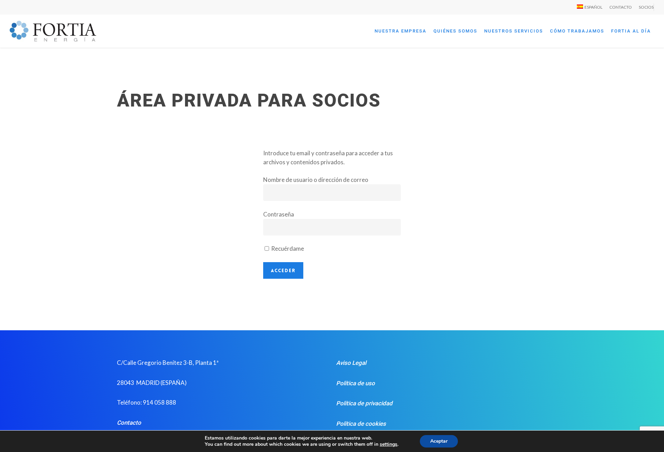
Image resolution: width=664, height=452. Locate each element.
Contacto (129, 422)
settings (388, 444)
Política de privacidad (364, 403)
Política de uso (355, 383)
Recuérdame (287, 248)
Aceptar (439, 441)
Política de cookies (361, 423)
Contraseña (278, 214)
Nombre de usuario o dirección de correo (315, 179)
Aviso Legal (351, 362)
